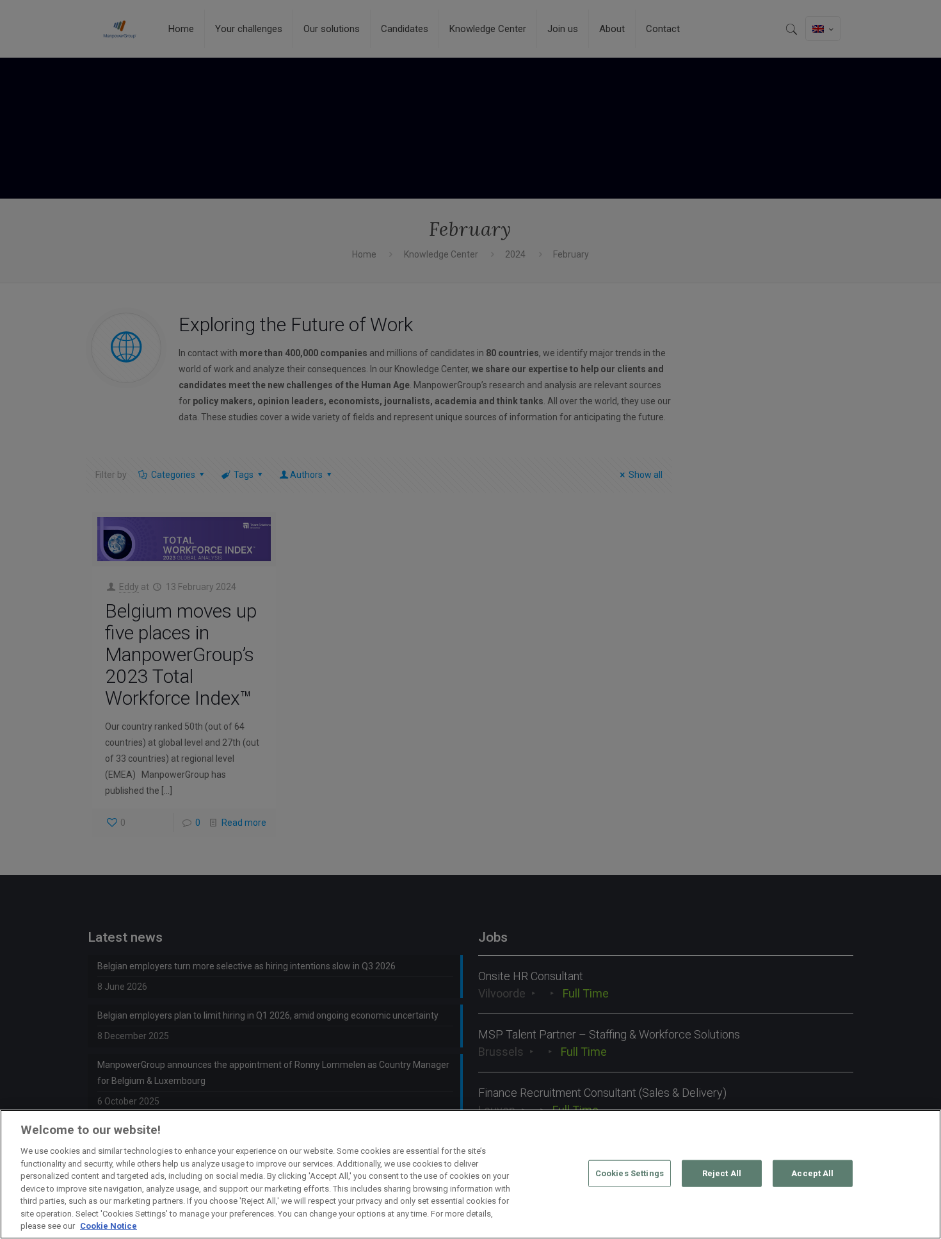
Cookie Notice (108, 1226)
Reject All (721, 1173)
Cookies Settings (629, 1173)
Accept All (812, 1173)
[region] (470, 1174)
